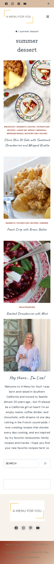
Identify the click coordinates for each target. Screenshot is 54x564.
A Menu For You (38, 552)
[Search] (45, 463)
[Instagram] (12, 3)
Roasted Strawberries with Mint (27, 313)
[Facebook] (6, 3)
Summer (44, 223)
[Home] (16, 31)
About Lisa (12, 544)
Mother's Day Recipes (36, 133)
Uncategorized (27, 307)
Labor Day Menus (26, 130)
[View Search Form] (48, 4)
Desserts (21, 127)
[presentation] (27, 91)
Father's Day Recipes (27, 223)
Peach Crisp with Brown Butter (27, 229)
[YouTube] (25, 3)
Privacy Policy (39, 544)
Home (24, 544)
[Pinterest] (18, 3)
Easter (31, 127)
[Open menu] (47, 16)
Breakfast (9, 127)
